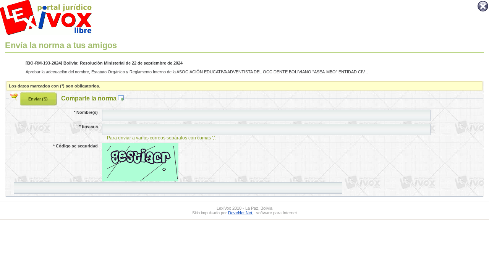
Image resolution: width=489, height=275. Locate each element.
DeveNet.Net (240, 212)
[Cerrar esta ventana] (483, 10)
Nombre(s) (86, 112)
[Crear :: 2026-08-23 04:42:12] (15, 98)
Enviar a (88, 126)
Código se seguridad (75, 146)
